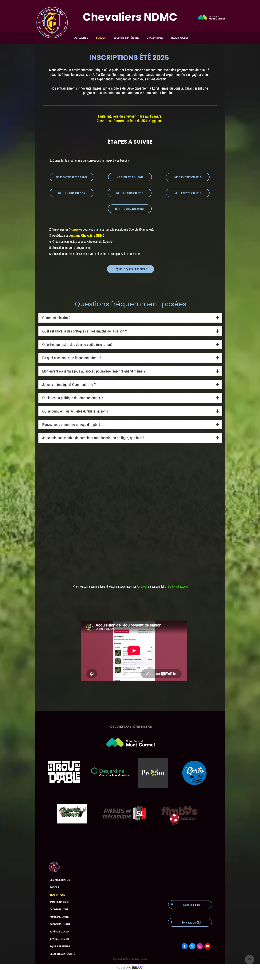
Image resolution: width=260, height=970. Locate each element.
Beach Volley (179, 37)
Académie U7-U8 (59, 909)
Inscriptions (57, 894)
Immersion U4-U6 (59, 902)
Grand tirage (155, 37)
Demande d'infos (60, 880)
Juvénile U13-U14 (59, 931)
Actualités (81, 37)
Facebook (142, 586)
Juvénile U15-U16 (59, 939)
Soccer (100, 37)
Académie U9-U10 (59, 917)
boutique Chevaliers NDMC (86, 235)
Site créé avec (124, 967)
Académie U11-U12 (60, 924)
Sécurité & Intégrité (126, 37)
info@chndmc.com (177, 586)
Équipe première (60, 946)
